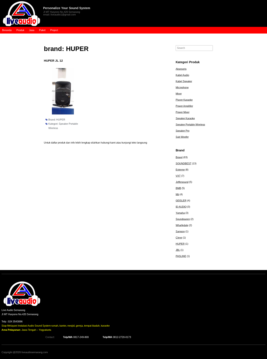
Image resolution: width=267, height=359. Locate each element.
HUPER (60, 119)
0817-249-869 (76, 337)
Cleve (179, 237)
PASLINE (181, 256)
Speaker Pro (182, 130)
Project (54, 30)
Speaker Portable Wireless (190, 124)
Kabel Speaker (184, 81)
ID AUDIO (181, 206)
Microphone (182, 87)
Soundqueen (183, 219)
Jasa (31, 30)
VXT (178, 176)
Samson (180, 231)
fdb (177, 194)
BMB (178, 188)
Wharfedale (182, 225)
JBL (178, 250)
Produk (20, 30)
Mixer (179, 93)
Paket (42, 30)
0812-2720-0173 (117, 337)
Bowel (179, 157)
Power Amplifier (184, 106)
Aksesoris (181, 69)
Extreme (180, 169)
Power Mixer (182, 112)
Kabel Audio (182, 75)
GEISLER (181, 200)
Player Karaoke (184, 100)
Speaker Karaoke (185, 118)
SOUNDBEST (183, 163)
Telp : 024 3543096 (12, 321)
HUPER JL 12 (53, 60)
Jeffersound (182, 182)
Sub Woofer (182, 137)
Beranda (7, 30)
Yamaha (180, 213)
